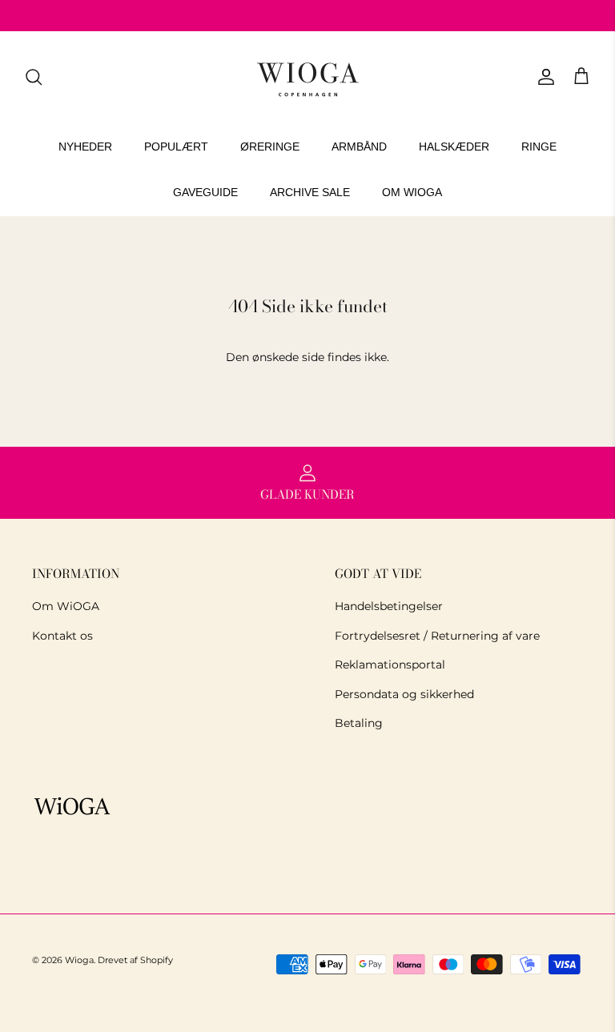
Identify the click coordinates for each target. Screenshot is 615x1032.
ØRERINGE (269, 146)
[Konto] (543, 76)
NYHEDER (85, 146)
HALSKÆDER (454, 146)
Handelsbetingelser (389, 606)
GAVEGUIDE (205, 192)
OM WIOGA (412, 192)
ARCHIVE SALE (310, 192)
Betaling (359, 723)
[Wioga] (307, 77)
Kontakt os (62, 635)
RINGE (539, 146)
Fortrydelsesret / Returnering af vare (437, 635)
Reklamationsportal (390, 664)
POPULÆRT (176, 146)
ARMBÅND (359, 146)
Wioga (79, 960)
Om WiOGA (65, 606)
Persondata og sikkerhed (404, 694)
